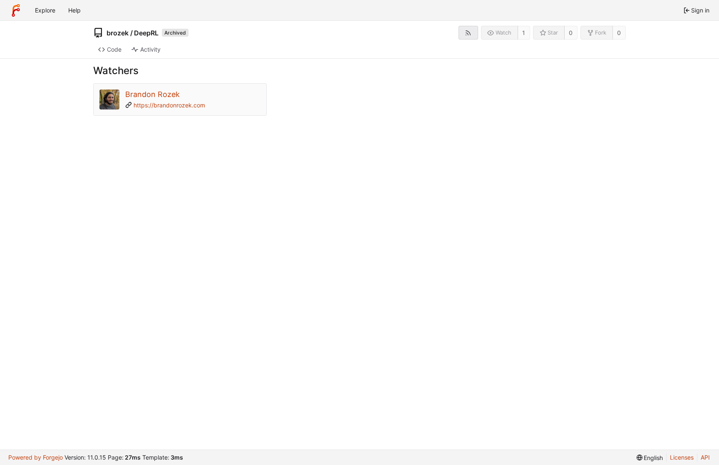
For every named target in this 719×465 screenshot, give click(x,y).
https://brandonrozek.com (169, 105)
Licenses (682, 457)
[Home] (15, 10)
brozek (118, 33)
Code (114, 49)
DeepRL (146, 33)
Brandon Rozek (152, 94)
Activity (150, 49)
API (705, 457)
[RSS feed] (468, 33)
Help (74, 10)
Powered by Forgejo (35, 457)
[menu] (650, 457)
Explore (45, 10)
